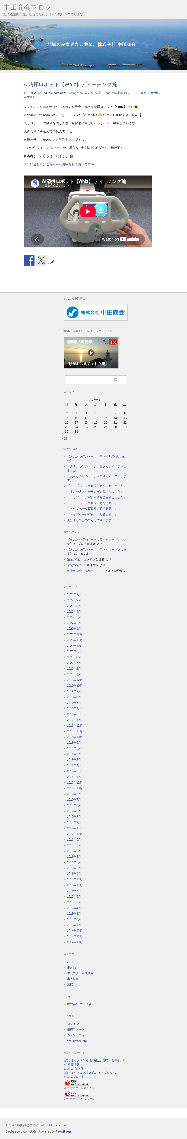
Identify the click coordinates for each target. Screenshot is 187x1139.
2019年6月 (74, 702)
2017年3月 (74, 816)
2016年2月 (74, 868)
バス (70, 961)
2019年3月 (74, 714)
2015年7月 (74, 891)
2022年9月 (74, 600)
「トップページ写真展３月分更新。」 (92, 503)
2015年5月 (74, 902)
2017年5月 (74, 811)
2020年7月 (74, 663)
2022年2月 (74, 623)
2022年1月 (74, 628)
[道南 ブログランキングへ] (76, 1085)
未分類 (89, 93)
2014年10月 (75, 942)
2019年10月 (75, 685)
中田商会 (140, 93)
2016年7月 (74, 845)
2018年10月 (75, 737)
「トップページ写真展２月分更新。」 (92, 508)
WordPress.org (77, 1041)
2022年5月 (74, 606)
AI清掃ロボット (122, 93)
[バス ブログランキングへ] (76, 1096)
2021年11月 (75, 640)
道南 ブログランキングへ (79, 1088)
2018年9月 (74, 742)
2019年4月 (74, 708)
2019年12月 (75, 680)
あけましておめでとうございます (89, 520)
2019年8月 (74, 697)
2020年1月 (74, 674)
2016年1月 (74, 873)
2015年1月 (74, 925)
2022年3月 (74, 617)
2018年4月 (74, 765)
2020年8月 (74, 657)
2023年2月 (74, 594)
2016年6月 (74, 851)
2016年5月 (74, 856)
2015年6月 (74, 896)
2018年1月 (74, 777)
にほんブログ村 (74, 1068)
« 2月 (65, 438)
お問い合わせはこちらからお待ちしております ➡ (59, 164)
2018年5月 (74, 759)
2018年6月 (74, 754)
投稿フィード (76, 1029)
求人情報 (73, 979)
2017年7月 (74, 799)
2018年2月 (74, 771)
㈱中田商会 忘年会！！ (83, 570)
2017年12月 (75, 782)
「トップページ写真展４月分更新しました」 (96, 497)
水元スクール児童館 (80, 973)
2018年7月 (74, 748)
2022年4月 (74, 611)
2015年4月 (74, 908)
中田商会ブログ (27, 7)
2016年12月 (75, 834)
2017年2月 (74, 822)
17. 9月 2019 (32, 93)
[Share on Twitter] (41, 260)
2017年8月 (74, 794)
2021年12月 (75, 634)
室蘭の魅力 (74, 559)
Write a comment (54, 93)
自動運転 (154, 93)
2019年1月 (74, 720)
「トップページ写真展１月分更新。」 (92, 514)
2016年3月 (74, 862)
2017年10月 (75, 788)
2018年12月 (75, 725)
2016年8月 (74, 839)
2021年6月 (74, 651)
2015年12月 (75, 879)
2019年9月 (74, 691)
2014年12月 (75, 930)
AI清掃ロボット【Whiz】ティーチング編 (70, 84)
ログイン (73, 1023)
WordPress (64, 1131)
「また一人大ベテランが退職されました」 (95, 491)
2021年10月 (75, 645)
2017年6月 (74, 805)
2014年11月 (75, 936)
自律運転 (30, 97)
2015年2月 (74, 919)
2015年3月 (74, 913)
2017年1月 (74, 828)
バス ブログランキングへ (79, 1099)
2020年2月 (74, 668)
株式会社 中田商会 (79, 1004)
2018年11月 (75, 731)
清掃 (98, 93)
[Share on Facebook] (29, 260)
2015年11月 (75, 885)
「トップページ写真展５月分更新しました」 (96, 486)
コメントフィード (79, 1035)
